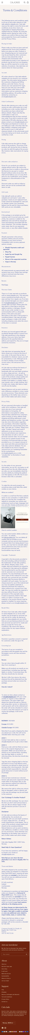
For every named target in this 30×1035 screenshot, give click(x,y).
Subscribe (21, 519)
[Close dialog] (27, 507)
